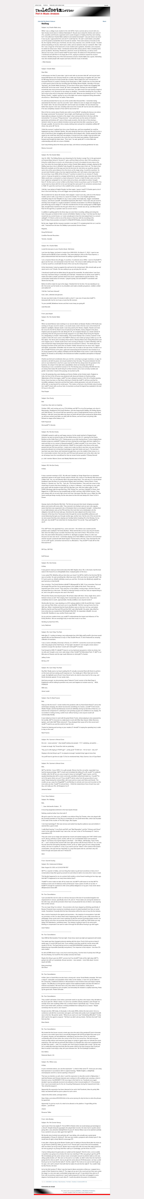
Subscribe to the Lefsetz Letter (57, 5)
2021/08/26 (49, 1181)
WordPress (79, 1190)
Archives (45, 5)
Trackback (74, 1181)
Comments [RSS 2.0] (82, 1181)
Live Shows (55, 1181)
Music (104, 21)
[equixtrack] (72, 1194)
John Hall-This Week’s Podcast (46, 21)
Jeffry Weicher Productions (88, 1190)
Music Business (61, 1181)
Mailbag (45, 24)
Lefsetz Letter (38, 5)
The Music (68, 1181)
